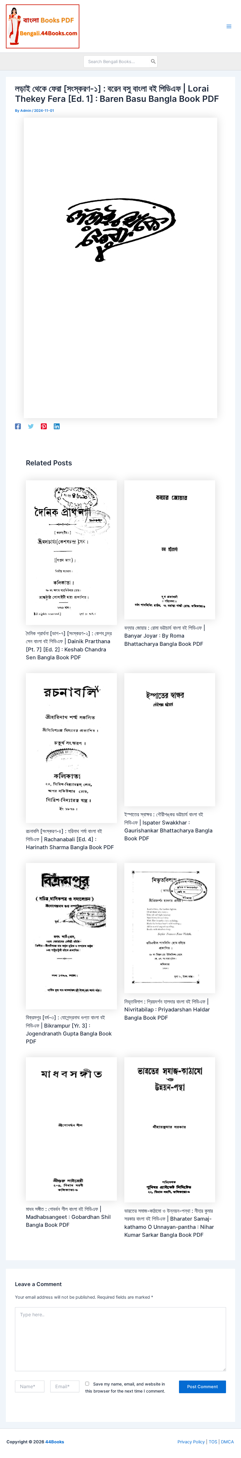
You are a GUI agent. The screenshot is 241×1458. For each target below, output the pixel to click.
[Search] (153, 61)
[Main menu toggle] (229, 26)
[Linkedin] (57, 426)
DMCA (227, 1442)
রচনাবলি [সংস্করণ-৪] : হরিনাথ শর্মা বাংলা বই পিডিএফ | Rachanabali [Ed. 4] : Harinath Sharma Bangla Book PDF (70, 839)
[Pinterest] (44, 426)
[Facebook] (18, 426)
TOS (213, 1442)
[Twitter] (31, 426)
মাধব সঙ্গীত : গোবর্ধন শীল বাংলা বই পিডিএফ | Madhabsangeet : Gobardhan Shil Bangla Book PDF (68, 1217)
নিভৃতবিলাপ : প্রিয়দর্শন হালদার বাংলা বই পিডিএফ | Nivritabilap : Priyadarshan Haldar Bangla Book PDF (167, 1009)
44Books (54, 1442)
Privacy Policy (191, 1442)
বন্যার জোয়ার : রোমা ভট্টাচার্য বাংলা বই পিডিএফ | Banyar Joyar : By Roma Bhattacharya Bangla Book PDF (164, 635)
